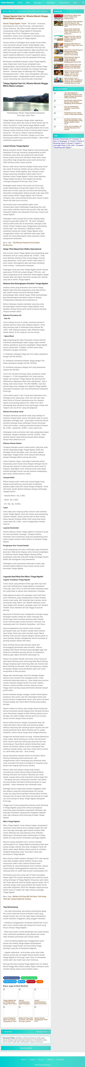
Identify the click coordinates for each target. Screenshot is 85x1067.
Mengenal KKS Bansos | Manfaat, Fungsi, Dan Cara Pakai (73, 45)
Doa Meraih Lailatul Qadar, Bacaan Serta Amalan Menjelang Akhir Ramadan (73, 102)
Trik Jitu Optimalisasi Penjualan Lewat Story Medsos (72, 108)
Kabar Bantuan (7, 2)
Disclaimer (60, 1059)
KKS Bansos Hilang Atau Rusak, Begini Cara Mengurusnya (72, 16)
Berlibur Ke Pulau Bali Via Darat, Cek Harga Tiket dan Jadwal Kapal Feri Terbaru (26, 1020)
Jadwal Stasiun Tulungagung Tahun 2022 (41, 1019)
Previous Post (41, 1032)
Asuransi (75, 139)
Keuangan (38, 3)
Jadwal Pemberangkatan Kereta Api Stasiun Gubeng (40, 1003)
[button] (39, 981)
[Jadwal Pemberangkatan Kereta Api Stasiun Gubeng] (41, 993)
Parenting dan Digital (62, 147)
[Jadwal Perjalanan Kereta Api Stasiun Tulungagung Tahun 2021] (10, 1011)
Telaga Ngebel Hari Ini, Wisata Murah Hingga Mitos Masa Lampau (25, 17)
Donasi (70, 143)
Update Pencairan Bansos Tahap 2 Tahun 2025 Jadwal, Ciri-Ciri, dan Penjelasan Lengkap (73, 73)
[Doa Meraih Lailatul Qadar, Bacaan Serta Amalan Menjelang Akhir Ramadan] (59, 102)
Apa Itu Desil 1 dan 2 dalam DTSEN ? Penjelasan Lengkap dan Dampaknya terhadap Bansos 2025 (73, 80)
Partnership (64, 3)
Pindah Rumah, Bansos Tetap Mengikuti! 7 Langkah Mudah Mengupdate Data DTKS (72, 59)
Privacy (41, 1059)
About (23, 1059)
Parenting (50, 3)
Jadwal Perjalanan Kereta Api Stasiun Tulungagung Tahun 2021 (10, 1020)
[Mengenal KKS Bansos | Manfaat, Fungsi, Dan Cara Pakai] (58, 45)
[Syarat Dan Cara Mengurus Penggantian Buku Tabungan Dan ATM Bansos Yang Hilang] (58, 51)
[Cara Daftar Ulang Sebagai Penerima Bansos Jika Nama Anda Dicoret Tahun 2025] (58, 23)
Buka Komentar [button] (26, 1048)
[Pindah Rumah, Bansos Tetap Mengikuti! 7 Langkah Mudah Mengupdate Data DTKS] (58, 59)
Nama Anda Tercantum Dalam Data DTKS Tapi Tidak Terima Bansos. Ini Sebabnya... (72, 31)
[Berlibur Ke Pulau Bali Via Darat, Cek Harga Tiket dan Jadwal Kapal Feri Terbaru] (26, 1011)
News (28, 3)
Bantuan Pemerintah (61, 139)
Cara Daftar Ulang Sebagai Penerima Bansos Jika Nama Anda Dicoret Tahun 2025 (73, 24)
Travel (72, 141)
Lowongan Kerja (59, 145)
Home (20, 3)
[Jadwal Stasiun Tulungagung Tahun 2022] (41, 1011)
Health (77, 143)
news (55, 141)
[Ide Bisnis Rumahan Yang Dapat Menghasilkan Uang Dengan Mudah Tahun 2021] (59, 120)
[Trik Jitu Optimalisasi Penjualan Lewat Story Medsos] (59, 108)
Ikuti (75, 3)
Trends (79, 141)
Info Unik (71, 145)
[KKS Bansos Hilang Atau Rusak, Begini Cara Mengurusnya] (58, 17)
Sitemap (50, 1059)
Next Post (8, 1032)
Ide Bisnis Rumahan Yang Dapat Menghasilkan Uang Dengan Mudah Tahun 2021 (73, 121)
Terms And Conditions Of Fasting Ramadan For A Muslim (72, 127)
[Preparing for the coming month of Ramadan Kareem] (59, 114)
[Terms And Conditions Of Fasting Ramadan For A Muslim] (59, 128)
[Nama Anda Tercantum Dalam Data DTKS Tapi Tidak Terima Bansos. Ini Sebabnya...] (58, 30)
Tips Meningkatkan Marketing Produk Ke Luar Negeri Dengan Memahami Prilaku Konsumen (73, 95)
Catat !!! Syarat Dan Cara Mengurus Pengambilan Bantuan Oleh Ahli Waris (72, 66)
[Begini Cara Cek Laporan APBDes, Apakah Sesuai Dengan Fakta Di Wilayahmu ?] (58, 38)
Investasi (79, 145)
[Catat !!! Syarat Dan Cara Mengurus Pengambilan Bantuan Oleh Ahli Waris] (58, 66)
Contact (32, 1059)
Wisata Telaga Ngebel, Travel (14, 23)
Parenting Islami (59, 143)
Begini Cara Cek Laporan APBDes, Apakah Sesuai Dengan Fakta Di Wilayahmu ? (72, 38)
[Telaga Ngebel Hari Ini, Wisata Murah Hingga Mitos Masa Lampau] (10, 993)
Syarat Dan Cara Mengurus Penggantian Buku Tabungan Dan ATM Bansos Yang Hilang (73, 52)
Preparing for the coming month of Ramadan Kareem (73, 113)
